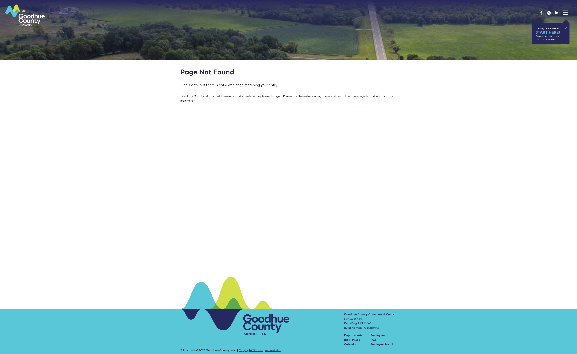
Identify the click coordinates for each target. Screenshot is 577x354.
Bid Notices (352, 339)
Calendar (350, 344)
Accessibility (273, 350)
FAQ (373, 339)
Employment (379, 335)
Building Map (353, 327)
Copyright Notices (251, 350)
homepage (358, 96)
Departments (353, 335)
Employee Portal (381, 344)
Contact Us (372, 327)
